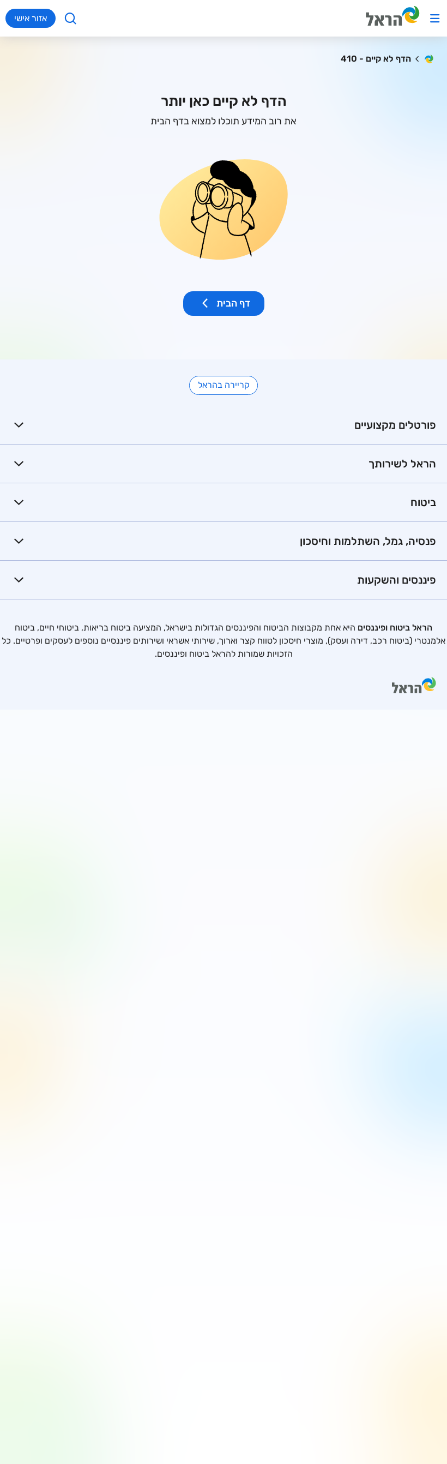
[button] (223, 425)
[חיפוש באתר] (70, 18)
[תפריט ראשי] (434, 18)
